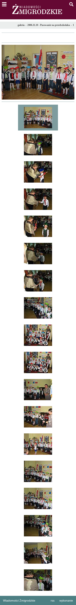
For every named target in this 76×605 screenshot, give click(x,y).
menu (4, 4)
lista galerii (38, 38)
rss (53, 600)
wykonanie (66, 600)
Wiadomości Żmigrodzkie (19, 600)
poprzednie (7, 72)
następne (69, 72)
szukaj (71, 4)
